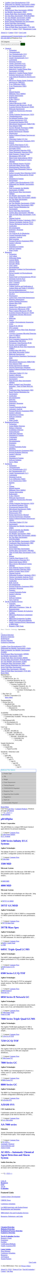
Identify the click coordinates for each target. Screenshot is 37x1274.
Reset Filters (5, 673)
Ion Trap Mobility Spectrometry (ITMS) (18, 18)
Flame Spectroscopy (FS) (17, 67)
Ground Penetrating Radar (17, 235)
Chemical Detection (7, 635)
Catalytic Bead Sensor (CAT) (18, 145)
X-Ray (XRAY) (14, 99)
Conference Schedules (8, 1204)
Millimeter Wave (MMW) (17, 94)
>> (11, 812)
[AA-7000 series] (7, 1120)
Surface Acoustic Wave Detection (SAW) (22, 173)
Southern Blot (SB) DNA (17, 350)
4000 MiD (6, 885)
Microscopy (13, 101)
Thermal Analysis (14, 218)
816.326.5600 (5, 38)
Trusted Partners (6, 1259)
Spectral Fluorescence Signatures (19, 367)
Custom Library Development (10, 1197)
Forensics (12, 231)
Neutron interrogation (16, 492)
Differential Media (15, 258)
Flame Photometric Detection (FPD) (20, 152)
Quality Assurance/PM (8, 1246)
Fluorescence (13, 133)
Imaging (11, 88)
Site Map (10, 1271)
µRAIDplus (7, 819)
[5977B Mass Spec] (7, 923)
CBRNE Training (15, 605)
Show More (9, 697)
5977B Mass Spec (10, 927)
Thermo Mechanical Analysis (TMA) (21, 224)
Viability (12, 418)
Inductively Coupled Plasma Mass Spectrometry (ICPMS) (20, 70)
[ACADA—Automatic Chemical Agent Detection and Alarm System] (8, 1148)
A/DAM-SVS (7, 1104)
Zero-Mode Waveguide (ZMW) (19, 352)
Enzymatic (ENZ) (15, 148)
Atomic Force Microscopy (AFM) (20, 307)
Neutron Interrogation (16, 95)
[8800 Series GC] (7, 1080)
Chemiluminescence (15, 116)
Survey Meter (13, 462)
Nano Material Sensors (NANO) (19, 163)
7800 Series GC (9, 1062)
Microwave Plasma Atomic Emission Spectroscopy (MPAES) (21, 81)
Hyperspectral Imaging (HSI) (18, 122)
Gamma (11, 486)
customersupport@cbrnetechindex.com (13, 36)
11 (7, 812)
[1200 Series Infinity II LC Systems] (8, 836)
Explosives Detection (8, 642)
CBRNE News (6, 1200)
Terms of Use (17, 1269)
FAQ (20, 29)
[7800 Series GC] (7, 1058)
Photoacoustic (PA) (15, 513)
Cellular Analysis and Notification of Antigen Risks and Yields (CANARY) (21, 287)
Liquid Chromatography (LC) (18, 58)
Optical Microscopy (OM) (17, 103)
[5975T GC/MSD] (7, 901)
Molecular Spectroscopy (17, 109)
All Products (5, 1257)
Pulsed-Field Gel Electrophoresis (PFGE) (22, 277)
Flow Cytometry (14, 282)
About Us (8, 29)
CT (10, 90)
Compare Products (21, 809)
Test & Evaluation (28, 1269)
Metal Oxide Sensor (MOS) (18, 562)
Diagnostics (13, 401)
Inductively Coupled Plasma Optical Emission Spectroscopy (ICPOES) (20, 74)
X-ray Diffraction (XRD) (17, 84)
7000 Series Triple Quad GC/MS (18, 1018)
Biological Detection (7, 637)
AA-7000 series (9, 1124)
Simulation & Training (16, 179)
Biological (8, 252)
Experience (4, 1240)
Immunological (14, 284)
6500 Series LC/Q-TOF (13, 973)
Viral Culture (13, 265)
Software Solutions (15, 248)
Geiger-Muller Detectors (17, 426)
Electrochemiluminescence (17, 290)
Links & (4, 1182)
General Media (14, 260)
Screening (12, 245)
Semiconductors (14, 432)
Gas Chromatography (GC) (18, 54)
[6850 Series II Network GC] (8, 992)
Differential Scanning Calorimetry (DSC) (22, 220)
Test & (4, 1187)
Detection (12, 399)
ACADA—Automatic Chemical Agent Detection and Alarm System (17, 1155)
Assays (11, 320)
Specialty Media (14, 264)
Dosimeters (12, 443)
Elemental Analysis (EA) (17, 279)
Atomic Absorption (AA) (17, 63)
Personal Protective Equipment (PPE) (21, 241)
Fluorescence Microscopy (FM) (19, 309)
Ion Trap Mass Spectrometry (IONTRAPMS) (19, 16)
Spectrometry (13, 180)
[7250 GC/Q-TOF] (7, 1036)
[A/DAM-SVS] (6, 1100)
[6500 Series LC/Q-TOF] (8, 969)
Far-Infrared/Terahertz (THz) (18, 118)
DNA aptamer (13, 328)
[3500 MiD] (5, 859)
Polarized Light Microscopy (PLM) (20, 105)
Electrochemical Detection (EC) (19, 146)
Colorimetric (13, 60)
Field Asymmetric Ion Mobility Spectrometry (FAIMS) (19, 189)
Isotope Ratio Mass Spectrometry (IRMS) (18, 14)
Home (2, 629)
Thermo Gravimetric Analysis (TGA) (21, 222)
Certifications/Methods (8, 1244)
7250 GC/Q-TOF (10, 1040)
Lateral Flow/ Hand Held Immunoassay (22, 297)
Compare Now (14, 832)
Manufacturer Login (29, 29)
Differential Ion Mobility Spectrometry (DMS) (20, 4)
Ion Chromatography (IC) (17, 56)
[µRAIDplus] (5, 814)
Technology (13, 50)
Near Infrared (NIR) (15, 126)
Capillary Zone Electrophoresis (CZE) (17, 2)
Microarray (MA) (14, 337)
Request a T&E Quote (16, 626)
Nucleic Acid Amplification (18, 345)
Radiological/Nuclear (12, 422)
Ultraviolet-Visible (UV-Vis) (18, 139)
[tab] (18, 773)
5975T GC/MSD (9, 905)
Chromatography (14, 52)
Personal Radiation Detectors (18, 452)
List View (11, 809)
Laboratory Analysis (15, 237)
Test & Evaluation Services (14, 601)
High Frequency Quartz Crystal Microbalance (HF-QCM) (19, 155)
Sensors (11, 143)
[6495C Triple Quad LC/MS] (8, 945)
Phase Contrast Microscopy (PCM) (20, 311)
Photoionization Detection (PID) (19, 167)
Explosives (8, 464)
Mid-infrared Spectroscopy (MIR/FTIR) (22, 124)
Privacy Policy (26, 1266)
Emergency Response (16, 230)
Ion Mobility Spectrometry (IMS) (15, 12)
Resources (4, 1255)
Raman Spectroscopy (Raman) (19, 131)
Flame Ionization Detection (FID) (20, 150)
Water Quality (13, 250)
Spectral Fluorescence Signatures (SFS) (22, 141)
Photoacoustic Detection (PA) (18, 129)
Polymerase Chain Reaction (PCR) (20, 343)
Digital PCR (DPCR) (16, 326)
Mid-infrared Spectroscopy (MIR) (20, 509)
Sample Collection (15, 243)
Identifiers (12, 449)
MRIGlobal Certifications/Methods (20, 620)
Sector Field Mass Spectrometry (15, 23)
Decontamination (14, 228)
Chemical (8, 48)
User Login (22, 32)
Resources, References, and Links (12, 1216)
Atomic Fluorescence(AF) (17, 65)
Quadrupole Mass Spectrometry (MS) (17, 19)
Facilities (4, 1242)
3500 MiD (6, 863)
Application (13, 226)
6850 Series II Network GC (15, 997)
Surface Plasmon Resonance (18, 301)
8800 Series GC (9, 1084)
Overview (12, 603)
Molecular (12, 318)
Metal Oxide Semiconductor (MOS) (20, 158)
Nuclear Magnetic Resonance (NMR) (21, 128)
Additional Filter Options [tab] (8, 770)
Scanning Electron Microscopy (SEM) (21, 107)
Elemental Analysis (15, 62)
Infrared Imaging (14, 92)
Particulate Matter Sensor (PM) (19, 165)
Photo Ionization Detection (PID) (20, 569)
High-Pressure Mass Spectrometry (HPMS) (19, 10)
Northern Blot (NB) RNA (17, 341)
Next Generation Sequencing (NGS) (21, 339)
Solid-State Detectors (16, 433)
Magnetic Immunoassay (16, 299)
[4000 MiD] (5, 881)
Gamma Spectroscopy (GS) (18, 120)
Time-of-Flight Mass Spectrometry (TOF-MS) (20, 27)
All (13, 811)
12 (9, 812)
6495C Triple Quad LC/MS (15, 949)
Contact (14, 29)
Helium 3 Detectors (15, 428)
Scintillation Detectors (16, 430)
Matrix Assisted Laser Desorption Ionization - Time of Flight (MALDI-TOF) (21, 386)
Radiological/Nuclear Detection (7, 639)
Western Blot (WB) (15, 303)
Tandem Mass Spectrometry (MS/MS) (17, 25)
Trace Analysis (14, 600)
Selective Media (14, 262)
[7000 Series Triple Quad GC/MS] (8, 1014)
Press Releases (5, 1251)
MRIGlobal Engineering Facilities (20, 618)
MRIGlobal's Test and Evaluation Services (14, 1213)
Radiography (13, 97)
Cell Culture (13, 256)
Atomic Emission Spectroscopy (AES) (21, 114)
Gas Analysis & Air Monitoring (19, 233)
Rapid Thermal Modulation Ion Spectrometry (19, 21)
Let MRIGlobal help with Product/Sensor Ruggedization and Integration (14, 1208)
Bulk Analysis (13, 583)
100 (10, 811)
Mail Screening (14, 239)
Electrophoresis (14, 267)
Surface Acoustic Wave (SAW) (19, 571)
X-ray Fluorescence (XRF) (18, 86)
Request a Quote (6, 1238)
